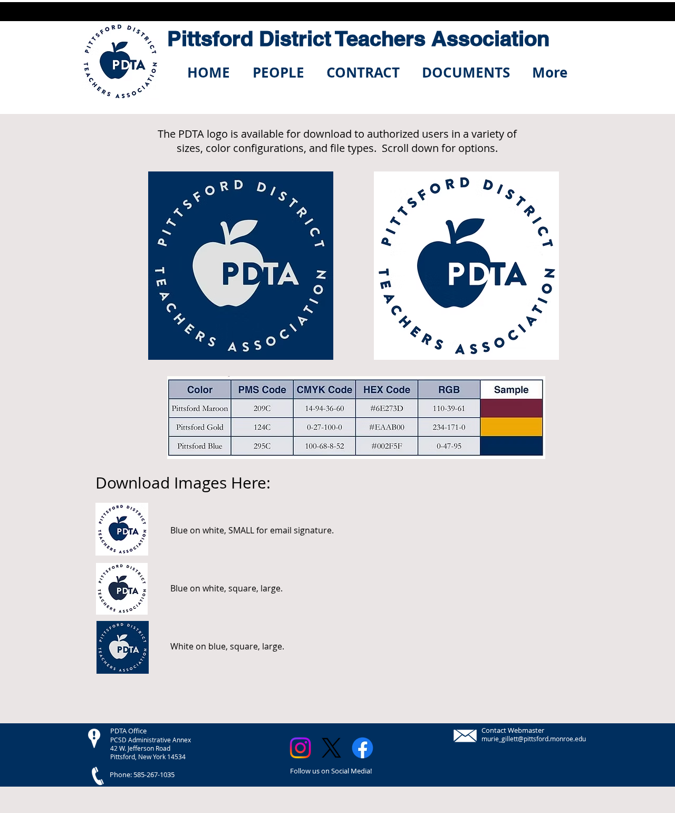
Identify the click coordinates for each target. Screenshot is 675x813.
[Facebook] (363, 748)
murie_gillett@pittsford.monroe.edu (533, 738)
